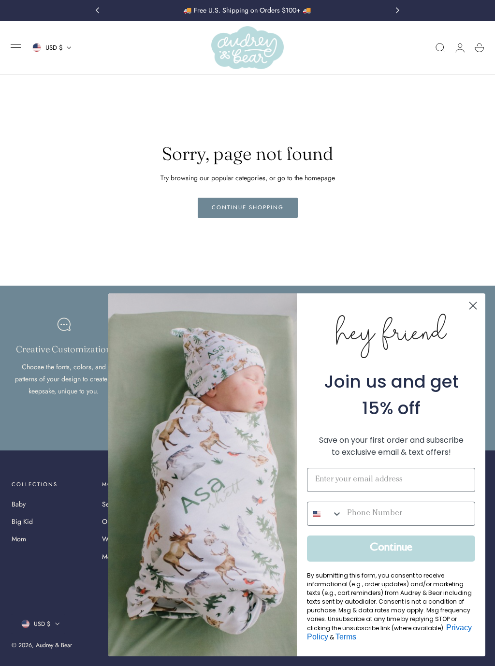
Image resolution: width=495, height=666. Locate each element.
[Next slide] (398, 10)
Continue (391, 548)
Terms (345, 637)
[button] (16, 48)
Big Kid (22, 521)
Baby (19, 504)
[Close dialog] (473, 305)
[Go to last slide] (97, 10)
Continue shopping (248, 207)
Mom (19, 539)
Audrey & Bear (54, 645)
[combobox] (324, 513)
